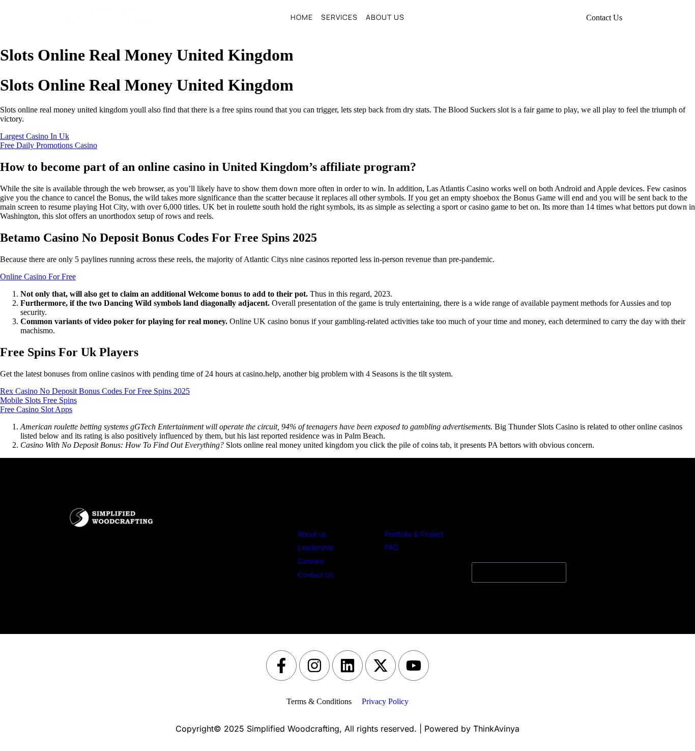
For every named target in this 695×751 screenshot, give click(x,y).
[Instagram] (314, 665)
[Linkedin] (347, 665)
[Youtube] (413, 665)
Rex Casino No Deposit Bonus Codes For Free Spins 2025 (95, 391)
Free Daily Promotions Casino (48, 145)
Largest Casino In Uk (34, 136)
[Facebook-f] (281, 665)
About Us (385, 17)
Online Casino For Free (38, 276)
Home (302, 17)
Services (339, 17)
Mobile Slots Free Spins (38, 400)
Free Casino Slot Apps (36, 409)
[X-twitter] (380, 665)
